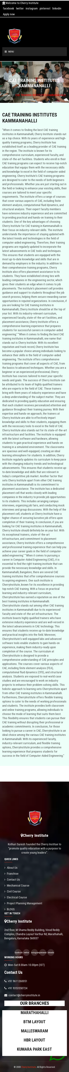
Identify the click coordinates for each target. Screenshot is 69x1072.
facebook (8, 8)
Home (6, 95)
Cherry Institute (28, 1067)
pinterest (45, 8)
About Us (12, 867)
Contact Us (13, 879)
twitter (20, 8)
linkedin (56, 8)
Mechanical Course (18, 885)
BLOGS (11, 909)
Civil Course (14, 891)
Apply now (9, 14)
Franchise (12, 873)
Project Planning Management (24, 903)
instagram (32, 8)
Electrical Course (17, 897)
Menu (11, 51)
